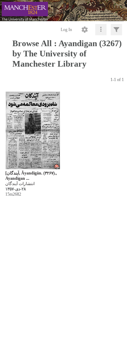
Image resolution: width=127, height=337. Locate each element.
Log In (66, 29)
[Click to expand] (116, 29)
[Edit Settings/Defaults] (84, 29)
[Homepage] (63, 10)
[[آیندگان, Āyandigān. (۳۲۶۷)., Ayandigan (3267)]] (33, 131)
